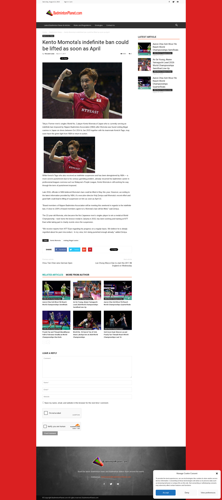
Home (44, 32)
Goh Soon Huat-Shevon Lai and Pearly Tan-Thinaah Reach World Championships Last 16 (116, 334)
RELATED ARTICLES (52, 274)
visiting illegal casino (70, 240)
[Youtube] (178, 1)
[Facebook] (169, 1)
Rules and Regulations (82, 25)
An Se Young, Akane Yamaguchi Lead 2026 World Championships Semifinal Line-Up (85, 304)
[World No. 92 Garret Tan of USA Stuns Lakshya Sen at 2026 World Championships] (87, 320)
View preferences (208, 493)
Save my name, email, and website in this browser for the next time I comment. (77, 403)
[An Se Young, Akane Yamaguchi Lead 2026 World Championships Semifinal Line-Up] (87, 290)
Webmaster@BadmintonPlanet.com (116, 477)
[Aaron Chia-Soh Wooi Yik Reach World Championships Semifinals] (56, 290)
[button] (217, 473)
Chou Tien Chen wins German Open (57, 263)
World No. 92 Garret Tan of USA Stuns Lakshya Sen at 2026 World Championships (85, 334)
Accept (166, 493)
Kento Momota (55, 240)
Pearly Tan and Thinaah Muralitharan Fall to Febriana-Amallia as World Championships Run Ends (56, 334)
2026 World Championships (52, 299)
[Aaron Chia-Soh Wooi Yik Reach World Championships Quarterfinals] (118, 290)
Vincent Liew (49, 54)
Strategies (99, 25)
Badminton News (48, 36)
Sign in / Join (68, 2)
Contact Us (110, 25)
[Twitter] (173, 1)
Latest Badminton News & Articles (57, 25)
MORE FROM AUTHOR (77, 274)
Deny (187, 493)
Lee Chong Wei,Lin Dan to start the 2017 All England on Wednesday (113, 264)
